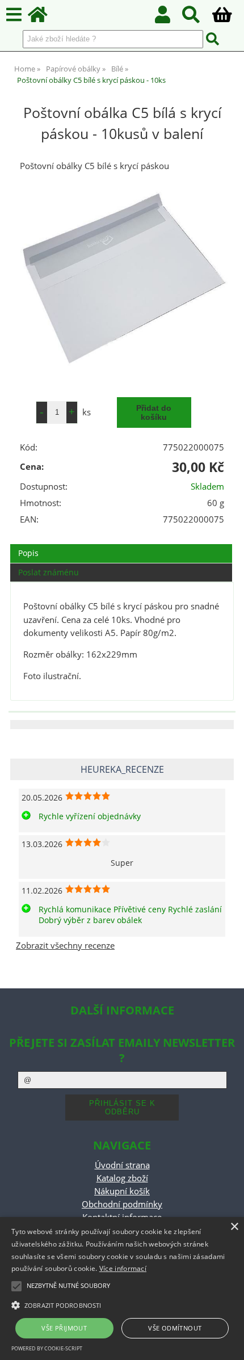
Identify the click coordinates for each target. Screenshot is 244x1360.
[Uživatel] (169, 18)
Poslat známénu (48, 572)
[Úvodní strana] (44, 18)
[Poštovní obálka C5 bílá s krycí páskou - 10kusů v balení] (122, 279)
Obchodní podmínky (122, 1204)
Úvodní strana (122, 1165)
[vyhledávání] (197, 18)
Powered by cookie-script (46, 1348)
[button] (122, 1304)
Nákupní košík (122, 1191)
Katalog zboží (122, 1178)
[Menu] (14, 15)
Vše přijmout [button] (64, 1328)
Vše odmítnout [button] (174, 1328)
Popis (28, 553)
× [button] (234, 1227)
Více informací (122, 1268)
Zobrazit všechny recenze (65, 945)
